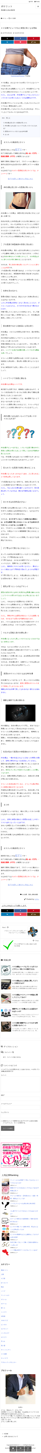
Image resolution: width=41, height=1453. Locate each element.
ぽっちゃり (4, 1283)
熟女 (2, 1287)
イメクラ (4, 1312)
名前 (3, 1095)
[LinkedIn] (7, 42)
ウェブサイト (5, 1112)
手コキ (3, 1341)
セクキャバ (4, 1329)
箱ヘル (3, 1308)
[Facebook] (20, 38)
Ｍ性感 (3, 1316)
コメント (3, 1075)
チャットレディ (6, 1350)
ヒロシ (37, 899)
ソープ (3, 1291)
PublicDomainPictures (17, 76)
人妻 (2, 1274)
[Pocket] (20, 42)
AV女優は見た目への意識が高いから (15, 123)
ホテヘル (4, 1303)
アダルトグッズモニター (8, 1362)
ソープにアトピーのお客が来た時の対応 (22, 1203)
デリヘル (4, 1299)
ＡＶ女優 (13, 18)
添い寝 (3, 1345)
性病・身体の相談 (33, 894)
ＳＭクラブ (4, 1320)
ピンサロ (4, 1324)
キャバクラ (4, 1358)
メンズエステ (5, 1333)
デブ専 (3, 1278)
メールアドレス (6, 1104)
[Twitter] (7, 38)
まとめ (6, 134)
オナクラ (4, 1337)
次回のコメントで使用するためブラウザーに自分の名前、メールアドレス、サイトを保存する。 (21, 1122)
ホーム (4, 18)
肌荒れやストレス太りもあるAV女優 (15, 131)
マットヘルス (5, 1295)
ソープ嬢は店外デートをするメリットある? (23, 1250)
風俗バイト (4, 1270)
